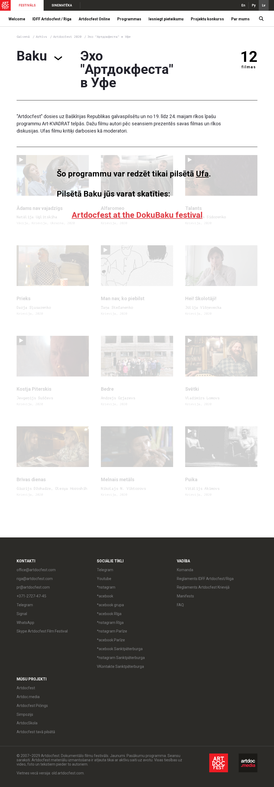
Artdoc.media (28, 697)
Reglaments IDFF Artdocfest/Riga (205, 579)
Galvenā (23, 37)
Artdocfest (26, 688)
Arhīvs (41, 37)
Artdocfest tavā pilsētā (36, 732)
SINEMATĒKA (62, 5)
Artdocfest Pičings (32, 705)
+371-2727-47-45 (31, 596)
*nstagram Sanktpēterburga (121, 658)
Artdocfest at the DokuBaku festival (137, 215)
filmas (249, 67)
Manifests (185, 596)
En (243, 5)
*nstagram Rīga (110, 622)
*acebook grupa (110, 605)
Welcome (17, 19)
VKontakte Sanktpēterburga (120, 666)
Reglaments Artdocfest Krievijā (203, 587)
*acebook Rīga (109, 614)
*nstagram (106, 587)
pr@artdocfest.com (33, 587)
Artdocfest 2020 (68, 37)
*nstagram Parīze (112, 631)
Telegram (105, 570)
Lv (263, 5)
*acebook (105, 596)
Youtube (104, 579)
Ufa (202, 173)
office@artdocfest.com (36, 570)
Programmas (129, 19)
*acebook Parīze (111, 640)
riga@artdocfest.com (35, 579)
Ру (254, 5)
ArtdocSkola (27, 723)
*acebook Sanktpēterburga (120, 649)
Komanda (185, 570)
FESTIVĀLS (27, 5)
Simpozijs (25, 714)
